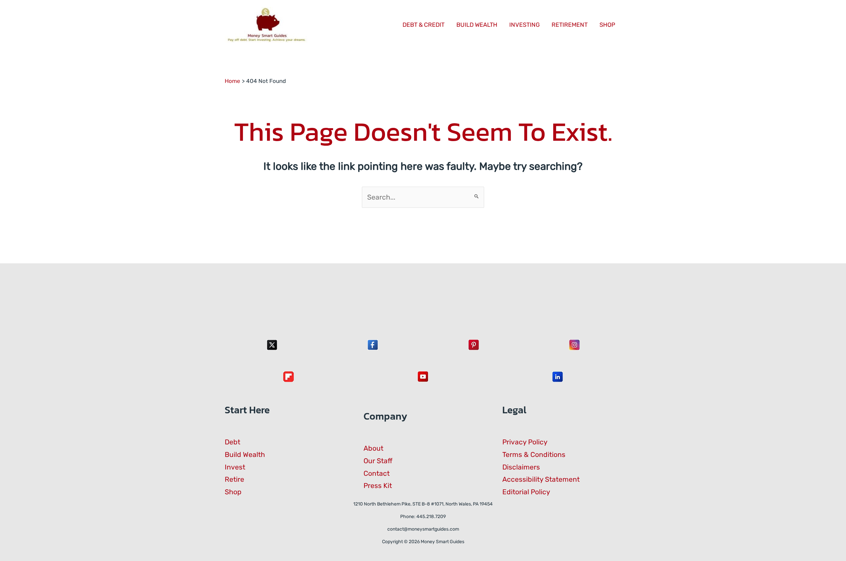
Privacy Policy (525, 442)
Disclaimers (521, 467)
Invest (235, 467)
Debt (232, 442)
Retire (234, 479)
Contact (377, 473)
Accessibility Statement (541, 479)
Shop (233, 492)
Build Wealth (245, 454)
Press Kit (378, 485)
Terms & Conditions (533, 454)
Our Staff (378, 461)
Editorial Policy (526, 492)
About (373, 448)
